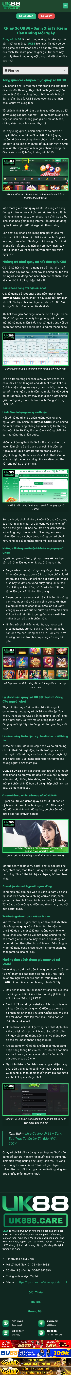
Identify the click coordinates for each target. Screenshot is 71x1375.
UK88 (31, 43)
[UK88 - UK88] (19, 6)
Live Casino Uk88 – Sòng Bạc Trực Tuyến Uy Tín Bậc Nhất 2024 (35, 1138)
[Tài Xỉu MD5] (35, 1344)
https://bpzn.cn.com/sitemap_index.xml (42, 1282)
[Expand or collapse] (64, 70)
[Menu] (65, 6)
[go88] (35, 1361)
